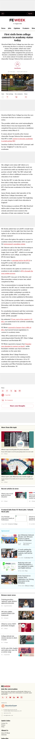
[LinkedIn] (14, 697)
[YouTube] (17, 697)
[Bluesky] (10, 697)
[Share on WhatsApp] (2, 390)
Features (26, 28)
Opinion (17, 28)
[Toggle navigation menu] (2, 13)
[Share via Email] (19, 390)
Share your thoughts (17, 406)
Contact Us (4, 723)
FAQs (2, 726)
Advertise (4, 734)
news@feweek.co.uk (8, 715)
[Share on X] (11, 390)
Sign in (30, 13)
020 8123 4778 (7, 713)
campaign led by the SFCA (21, 260)
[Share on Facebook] (7, 390)
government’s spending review (14, 244)
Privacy (3, 725)
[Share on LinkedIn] (15, 390)
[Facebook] (6, 697)
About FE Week (5, 733)
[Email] (21, 697)
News (3, 28)
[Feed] (2, 697)
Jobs (9, 28)
